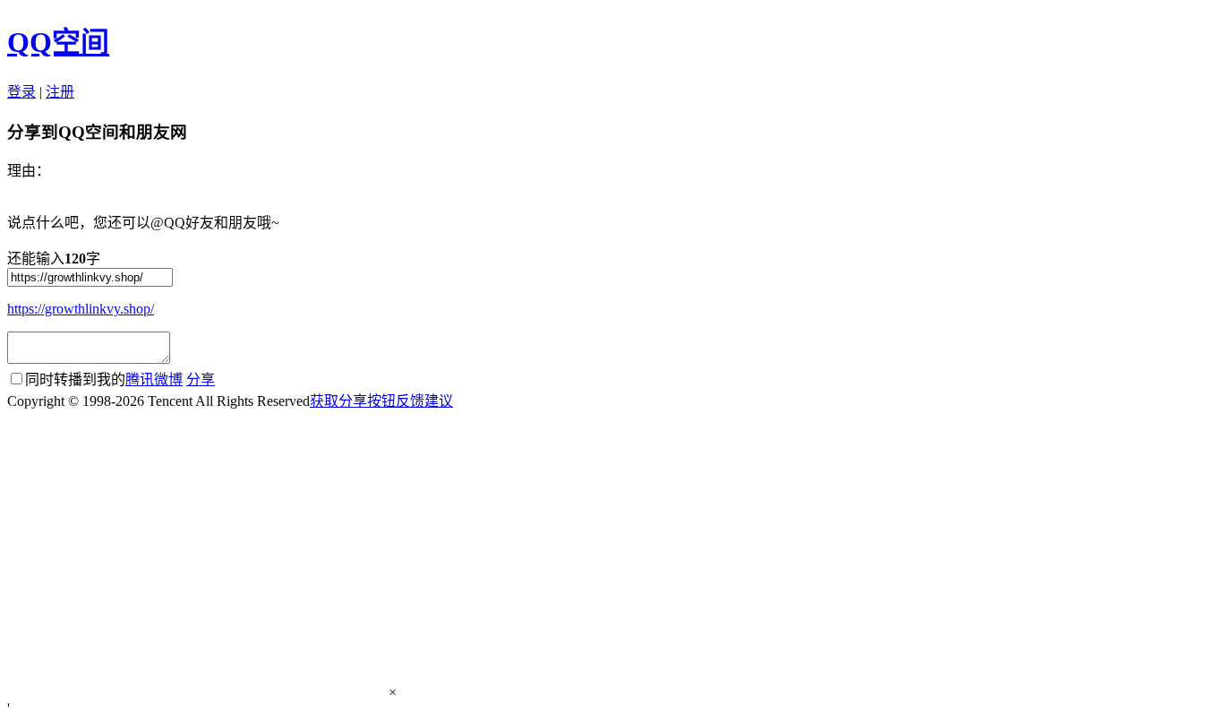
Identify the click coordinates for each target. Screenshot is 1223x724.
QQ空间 (58, 42)
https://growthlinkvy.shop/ (80, 308)
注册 (60, 91)
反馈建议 (424, 401)
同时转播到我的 (104, 379)
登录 (21, 91)
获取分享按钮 (353, 401)
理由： (28, 170)
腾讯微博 (154, 379)
